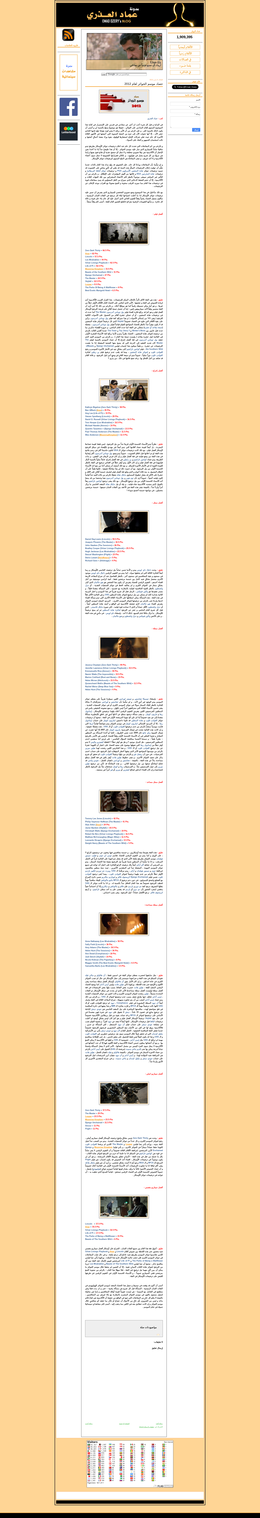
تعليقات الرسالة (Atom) (146, 1427)
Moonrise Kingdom (94, 269)
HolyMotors (103, 557)
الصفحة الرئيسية (124, 1423)
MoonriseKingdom (108, 435)
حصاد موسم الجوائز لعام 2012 (143, 83)
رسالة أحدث (89, 1423)
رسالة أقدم (159, 1423)
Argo (87, 253)
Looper (88, 284)
